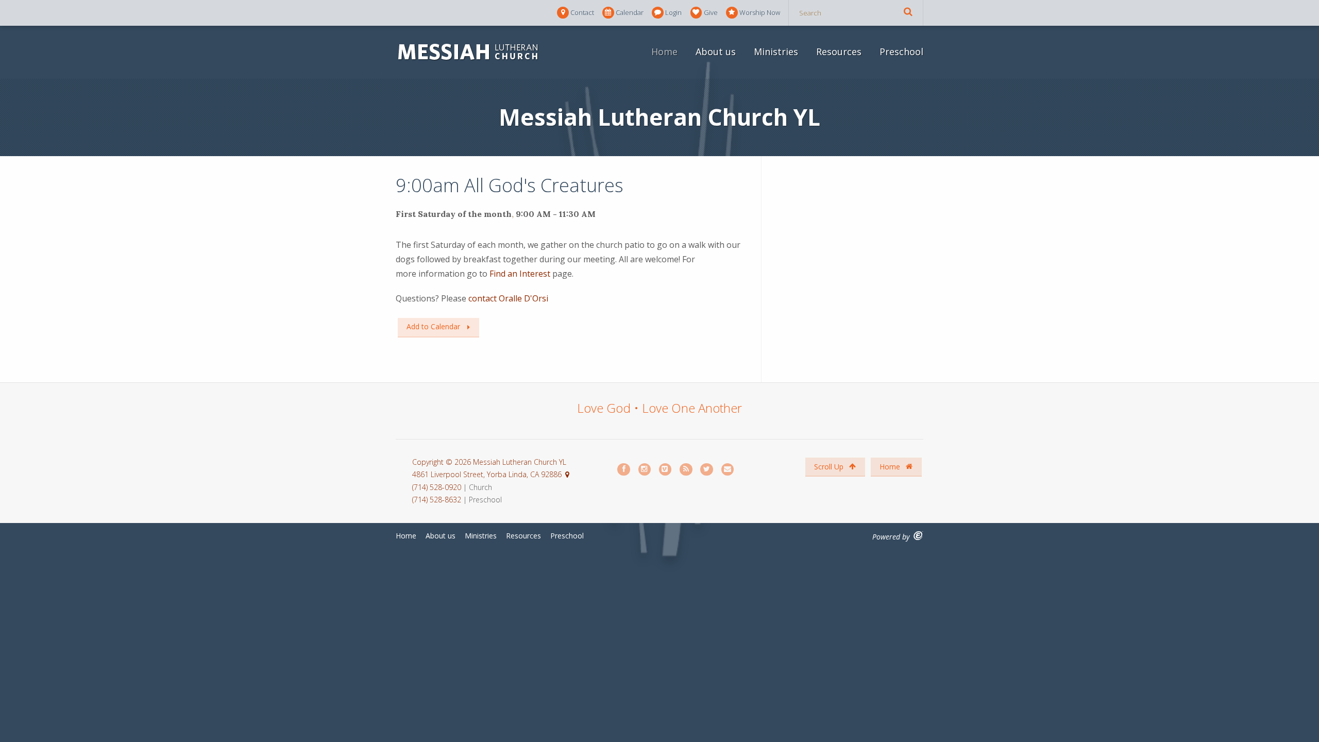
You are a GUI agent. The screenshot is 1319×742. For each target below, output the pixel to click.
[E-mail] (728, 469)
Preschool (901, 51)
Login (673, 12)
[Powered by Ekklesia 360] (918, 535)
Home (664, 51)
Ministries (776, 51)
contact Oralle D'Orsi (507, 298)
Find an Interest (518, 273)
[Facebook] (624, 469)
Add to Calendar (433, 326)
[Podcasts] (686, 469)
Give (711, 12)
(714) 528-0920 (437, 487)
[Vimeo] (665, 469)
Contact (582, 12)
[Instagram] (645, 469)
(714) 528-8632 (436, 499)
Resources (838, 51)
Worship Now (759, 12)
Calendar (630, 12)
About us (716, 51)
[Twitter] (707, 469)
